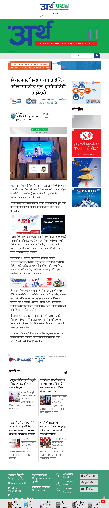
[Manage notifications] (104, 498)
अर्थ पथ (19, 114)
